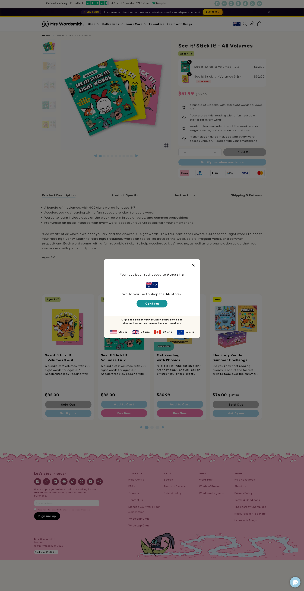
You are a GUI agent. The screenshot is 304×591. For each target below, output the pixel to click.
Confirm (152, 303)
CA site (167, 332)
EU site (190, 332)
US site (123, 332)
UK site (145, 332)
